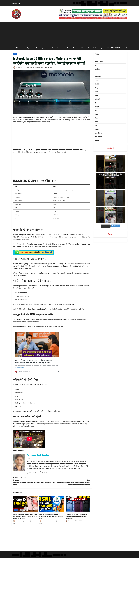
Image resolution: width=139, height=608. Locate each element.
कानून (101, 48)
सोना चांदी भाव (98, 137)
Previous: (32, 482)
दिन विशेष (95, 48)
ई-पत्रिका (28, 48)
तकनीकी (35, 48)
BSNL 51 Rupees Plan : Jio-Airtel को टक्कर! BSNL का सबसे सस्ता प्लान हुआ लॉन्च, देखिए (51, 516)
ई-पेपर (22, 48)
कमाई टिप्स (97, 69)
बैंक (96, 103)
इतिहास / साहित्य (99, 61)
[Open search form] (126, 47)
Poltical (97, 54)
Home (16, 48)
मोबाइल (15, 53)
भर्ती (96, 110)
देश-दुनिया (97, 88)
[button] (13, 47)
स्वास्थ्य (97, 140)
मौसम (58, 48)
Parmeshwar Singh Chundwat (23, 67)
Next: (71, 482)
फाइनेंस (51, 48)
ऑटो (96, 65)
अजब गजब (97, 58)
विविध (82, 48)
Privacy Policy (115, 48)
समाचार (97, 129)
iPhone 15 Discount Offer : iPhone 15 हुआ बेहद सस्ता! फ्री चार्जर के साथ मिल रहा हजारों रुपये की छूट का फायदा (25, 516)
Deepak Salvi (71, 521)
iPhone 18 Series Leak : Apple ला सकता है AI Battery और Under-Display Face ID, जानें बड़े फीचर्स (77, 516)
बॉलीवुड (97, 107)
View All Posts (46, 472)
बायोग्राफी (65, 48)
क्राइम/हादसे (43, 48)
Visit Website (33, 472)
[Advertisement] (69, 33)
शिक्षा (96, 125)
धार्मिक (88, 48)
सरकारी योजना (73, 48)
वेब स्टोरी (107, 48)
